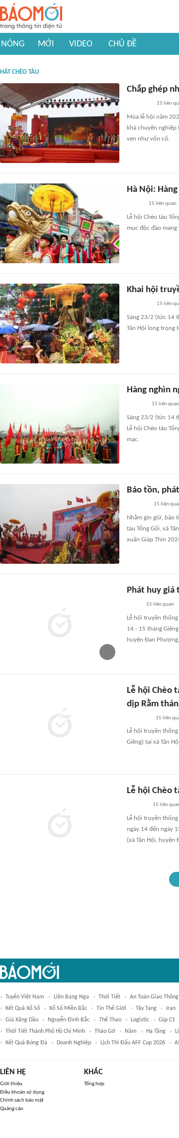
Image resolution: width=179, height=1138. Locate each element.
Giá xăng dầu (21, 1020)
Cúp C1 (167, 1020)
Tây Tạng (146, 1008)
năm (131, 1031)
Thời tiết (109, 997)
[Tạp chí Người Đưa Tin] (135, 204)
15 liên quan (163, 203)
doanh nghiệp (74, 1043)
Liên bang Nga (71, 997)
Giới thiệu (11, 1084)
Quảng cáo (11, 1109)
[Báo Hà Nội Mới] (137, 806)
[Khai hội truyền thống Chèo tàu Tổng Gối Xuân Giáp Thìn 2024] (59, 323)
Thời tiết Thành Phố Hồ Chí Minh (45, 1031)
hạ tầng (156, 1031)
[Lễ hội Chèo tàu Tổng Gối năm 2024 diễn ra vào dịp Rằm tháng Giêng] (59, 824)
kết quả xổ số (22, 1008)
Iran (171, 1008)
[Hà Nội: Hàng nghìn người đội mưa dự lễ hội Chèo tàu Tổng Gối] (59, 223)
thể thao (110, 1020)
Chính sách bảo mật (22, 1100)
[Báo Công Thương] (138, 718)
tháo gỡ (104, 1031)
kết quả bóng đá (26, 1043)
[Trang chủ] (31, 16)
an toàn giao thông (154, 997)
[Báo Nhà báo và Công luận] (139, 104)
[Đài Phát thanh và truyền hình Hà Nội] (137, 505)
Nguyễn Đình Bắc (69, 1020)
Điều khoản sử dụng (22, 1092)
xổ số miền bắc (68, 1008)
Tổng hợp (94, 1084)
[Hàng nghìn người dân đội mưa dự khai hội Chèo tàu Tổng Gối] (59, 424)
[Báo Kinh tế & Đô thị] (136, 405)
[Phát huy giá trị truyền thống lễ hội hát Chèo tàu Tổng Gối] (59, 624)
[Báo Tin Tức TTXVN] (133, 605)
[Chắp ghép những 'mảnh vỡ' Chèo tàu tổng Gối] (59, 123)
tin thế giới (111, 1008)
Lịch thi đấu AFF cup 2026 (132, 1043)
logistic (140, 1020)
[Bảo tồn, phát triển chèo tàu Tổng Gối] (59, 524)
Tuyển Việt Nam (24, 997)
